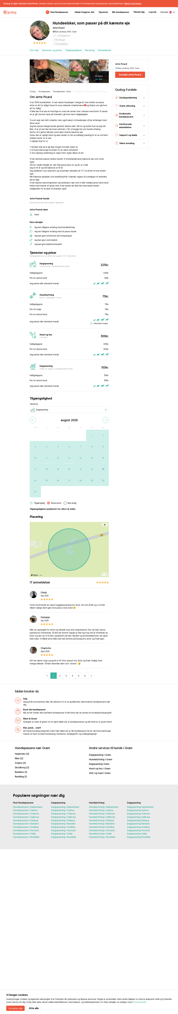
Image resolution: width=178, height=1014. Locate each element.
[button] (130, 98)
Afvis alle (34, 1008)
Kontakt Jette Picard (130, 74)
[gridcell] (91, 435)
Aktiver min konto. (133, 3)
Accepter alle (15, 1008)
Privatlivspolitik (139, 1002)
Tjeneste (34, 404)
